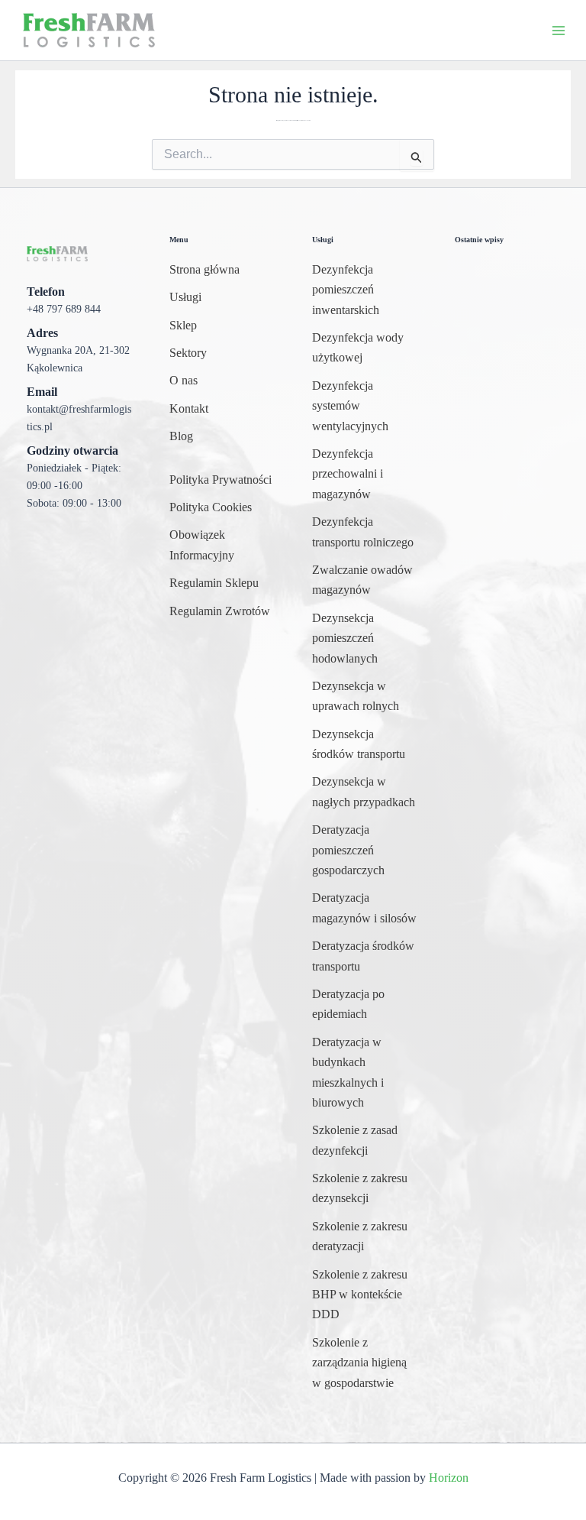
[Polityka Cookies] (210, 507)
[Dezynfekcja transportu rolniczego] (364, 532)
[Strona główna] (204, 270)
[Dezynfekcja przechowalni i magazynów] (364, 474)
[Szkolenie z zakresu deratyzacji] (364, 1237)
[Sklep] (183, 325)
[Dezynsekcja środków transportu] (364, 744)
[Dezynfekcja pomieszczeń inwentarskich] (364, 290)
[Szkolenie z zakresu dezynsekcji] (364, 1188)
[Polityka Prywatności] (220, 480)
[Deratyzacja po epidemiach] (364, 1004)
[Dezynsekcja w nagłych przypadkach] (364, 792)
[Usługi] (185, 297)
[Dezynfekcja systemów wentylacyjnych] (364, 406)
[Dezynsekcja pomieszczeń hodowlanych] (364, 638)
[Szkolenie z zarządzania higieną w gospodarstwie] (364, 1363)
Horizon (448, 1477)
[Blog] (181, 436)
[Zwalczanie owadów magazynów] (364, 580)
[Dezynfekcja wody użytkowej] (364, 348)
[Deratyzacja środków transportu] (364, 956)
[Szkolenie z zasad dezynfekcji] (364, 1140)
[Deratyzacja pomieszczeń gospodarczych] (364, 850)
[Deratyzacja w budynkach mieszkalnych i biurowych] (364, 1072)
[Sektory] (188, 353)
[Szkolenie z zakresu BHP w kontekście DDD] (364, 1295)
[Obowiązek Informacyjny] (221, 545)
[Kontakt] (188, 409)
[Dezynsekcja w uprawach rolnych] (364, 696)
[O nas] (183, 381)
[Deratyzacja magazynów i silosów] (364, 908)
